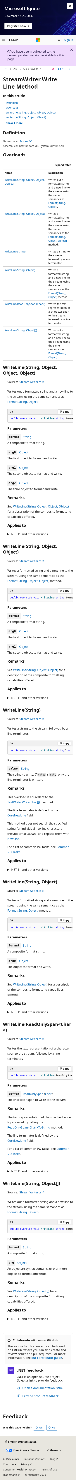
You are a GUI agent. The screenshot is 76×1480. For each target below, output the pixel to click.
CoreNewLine (16, 815)
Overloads (12, 107)
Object (23, 452)
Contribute (9, 1464)
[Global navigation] (3, 40)
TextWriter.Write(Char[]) (23, 802)
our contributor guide (46, 1358)
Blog (53, 1459)
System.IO (26, 141)
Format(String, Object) (23, 402)
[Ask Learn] (53, 69)
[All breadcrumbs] (6, 69)
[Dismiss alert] (70, 6)
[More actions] (70, 69)
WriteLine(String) (15, 251)
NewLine (13, 839)
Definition (12, 103)
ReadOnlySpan (33, 1094)
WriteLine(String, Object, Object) (26, 117)
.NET (16, 68)
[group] (40, 419)
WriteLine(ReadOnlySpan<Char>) (25, 304)
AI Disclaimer (11, 1459)
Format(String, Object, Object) (28, 581)
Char (48, 1094)
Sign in (68, 40)
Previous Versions (35, 1459)
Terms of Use (49, 1469)
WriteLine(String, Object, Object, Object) (31, 112)
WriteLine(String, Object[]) (21, 330)
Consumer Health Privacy (18, 1469)
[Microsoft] (38, 40)
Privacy (25, 1464)
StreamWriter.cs (30, 382)
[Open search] (59, 40)
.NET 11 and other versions (29, 534)
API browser (30, 68)
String (27, 437)
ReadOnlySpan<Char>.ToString (28, 1127)
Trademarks (10, 1475)
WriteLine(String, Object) (20, 270)
